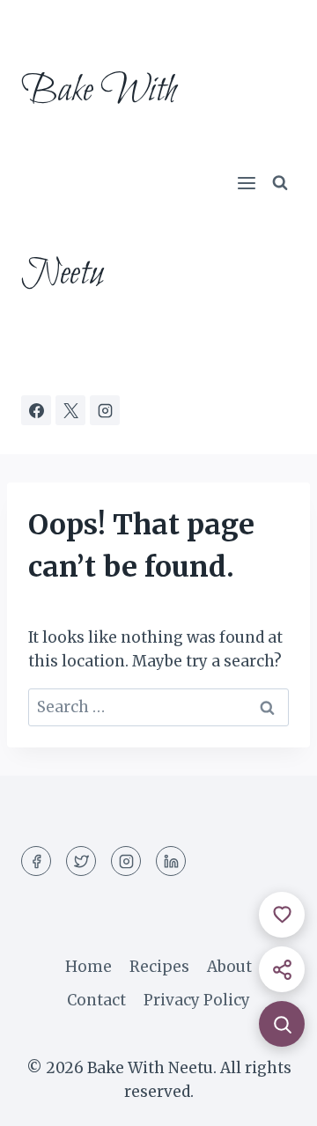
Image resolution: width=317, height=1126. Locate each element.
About (229, 966)
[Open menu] (246, 183)
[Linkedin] (171, 861)
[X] (70, 410)
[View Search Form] (280, 183)
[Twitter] (81, 861)
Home (88, 966)
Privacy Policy (197, 1000)
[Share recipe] (282, 969)
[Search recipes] (282, 1024)
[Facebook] (36, 410)
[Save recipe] (282, 915)
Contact (96, 1000)
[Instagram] (105, 410)
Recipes (159, 966)
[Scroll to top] (272, 1099)
